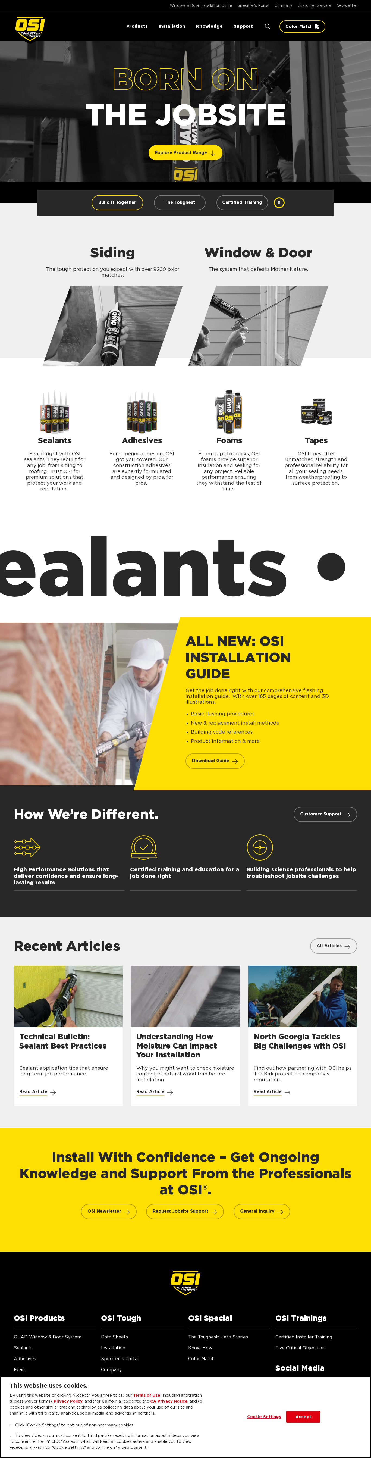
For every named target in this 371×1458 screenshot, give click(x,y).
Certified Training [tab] (242, 202)
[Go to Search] (267, 26)
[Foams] (229, 439)
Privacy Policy (68, 1401)
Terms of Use (146, 1395)
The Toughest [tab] (180, 202)
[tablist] (179, 202)
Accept (303, 1417)
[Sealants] (55, 439)
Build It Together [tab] (117, 202)
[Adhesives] (142, 439)
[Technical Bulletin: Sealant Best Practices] (68, 1036)
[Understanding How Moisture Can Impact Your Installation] (185, 1036)
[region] (185, 1417)
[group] (185, 135)
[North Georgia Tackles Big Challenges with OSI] (302, 1036)
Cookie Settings (264, 1417)
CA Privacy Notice (169, 1401)
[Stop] (279, 202)
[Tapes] (316, 439)
